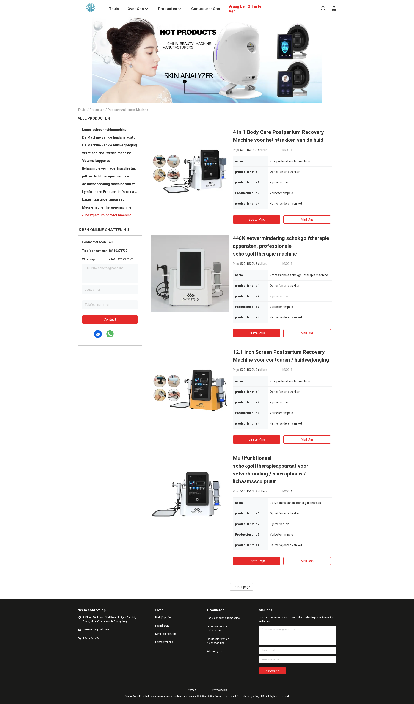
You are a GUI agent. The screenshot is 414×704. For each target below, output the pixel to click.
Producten (97, 109)
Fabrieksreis (162, 625)
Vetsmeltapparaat (97, 161)
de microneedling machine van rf (108, 184)
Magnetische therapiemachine (106, 207)
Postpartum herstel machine (108, 215)
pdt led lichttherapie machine (105, 176)
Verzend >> (272, 670)
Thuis (82, 109)
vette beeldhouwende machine (106, 153)
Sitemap (191, 689)
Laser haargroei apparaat (103, 200)
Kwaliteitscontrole (165, 633)
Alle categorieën (216, 651)
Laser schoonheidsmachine (104, 130)
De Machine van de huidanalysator (109, 137)
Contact (110, 319)
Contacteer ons (164, 642)
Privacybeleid (219, 689)
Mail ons (307, 219)
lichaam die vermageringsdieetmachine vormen (110, 168)
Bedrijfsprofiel (163, 617)
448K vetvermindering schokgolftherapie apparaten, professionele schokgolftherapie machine (281, 246)
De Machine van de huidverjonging (109, 145)
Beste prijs (256, 219)
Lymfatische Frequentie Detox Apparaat (110, 192)
